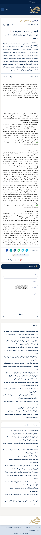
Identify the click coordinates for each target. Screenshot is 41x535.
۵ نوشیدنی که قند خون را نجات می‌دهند (26, 456)
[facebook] (6, 250)
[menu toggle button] (6, 9)
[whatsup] (18, 250)
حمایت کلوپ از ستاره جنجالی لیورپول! (27, 408)
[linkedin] (14, 250)
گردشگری (35, 21)
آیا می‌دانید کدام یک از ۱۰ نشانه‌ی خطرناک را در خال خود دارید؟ (20, 331)
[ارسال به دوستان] (12, 24)
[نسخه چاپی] (4, 24)
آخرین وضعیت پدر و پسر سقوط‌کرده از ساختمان (24, 469)
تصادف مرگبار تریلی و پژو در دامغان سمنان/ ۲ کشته (23, 379)
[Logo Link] (34, 9)
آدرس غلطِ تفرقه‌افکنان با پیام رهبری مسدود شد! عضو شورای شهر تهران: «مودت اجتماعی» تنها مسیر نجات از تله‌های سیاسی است (20, 366)
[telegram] (26, 250)
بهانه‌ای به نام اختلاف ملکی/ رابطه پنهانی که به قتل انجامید (21, 466)
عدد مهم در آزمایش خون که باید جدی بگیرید (25, 434)
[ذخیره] (8, 24)
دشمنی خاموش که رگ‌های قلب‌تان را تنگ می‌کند (24, 430)
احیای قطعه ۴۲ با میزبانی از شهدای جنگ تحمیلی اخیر (23, 411)
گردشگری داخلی (24, 21)
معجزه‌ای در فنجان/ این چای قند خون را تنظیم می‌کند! (23, 347)
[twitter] (22, 250)
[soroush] (10, 250)
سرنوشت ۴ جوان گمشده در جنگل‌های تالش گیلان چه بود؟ (21, 472)
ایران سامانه (16, 533)
